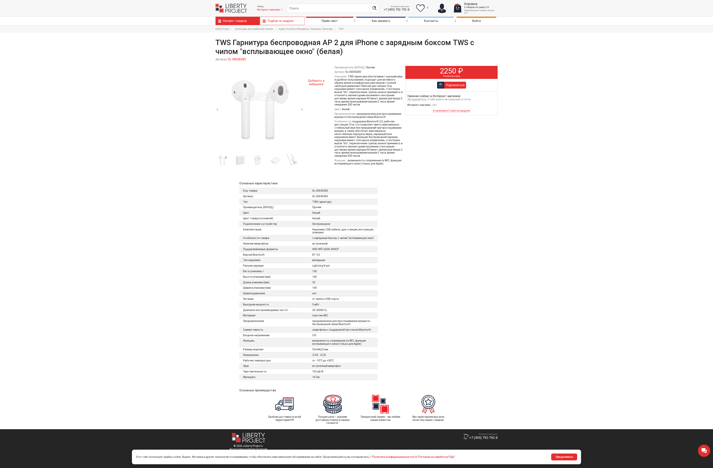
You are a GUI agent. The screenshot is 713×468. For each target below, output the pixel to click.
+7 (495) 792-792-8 (396, 9)
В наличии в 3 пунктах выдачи (451, 110)
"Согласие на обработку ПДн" (436, 456)
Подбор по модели (280, 21)
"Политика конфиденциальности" (393, 456)
